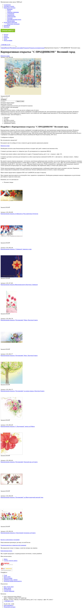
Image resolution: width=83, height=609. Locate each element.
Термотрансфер (11, 16)
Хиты (5, 39)
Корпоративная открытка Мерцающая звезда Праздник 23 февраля (19, 284)
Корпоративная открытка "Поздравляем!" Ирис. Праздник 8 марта (19, 355)
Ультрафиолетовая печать (14, 19)
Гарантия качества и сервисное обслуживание (13, 545)
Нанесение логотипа (9, 7)
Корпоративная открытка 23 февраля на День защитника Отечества (19, 213)
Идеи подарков (8, 40)
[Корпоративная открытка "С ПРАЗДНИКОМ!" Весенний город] (23, 94)
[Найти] (16, 46)
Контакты (6, 27)
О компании (7, 4)
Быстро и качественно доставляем (10, 539)
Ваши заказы (7, 588)
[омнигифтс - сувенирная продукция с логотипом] (8, 31)
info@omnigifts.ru (8, 605)
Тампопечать (10, 15)
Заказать (3, 96)
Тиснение (10, 18)
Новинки (6, 37)
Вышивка (9, 9)
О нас (5, 575)
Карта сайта (7, 576)
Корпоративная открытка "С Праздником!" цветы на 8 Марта (18, 426)
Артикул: (3, 57)
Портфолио (7, 25)
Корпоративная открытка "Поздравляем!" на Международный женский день (22, 497)
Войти (5, 559)
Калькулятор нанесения (10, 22)
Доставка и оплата (9, 6)
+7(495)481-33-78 (8, 601)
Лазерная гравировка (13, 12)
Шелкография (11, 21)
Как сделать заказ (9, 586)
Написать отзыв (5, 56)
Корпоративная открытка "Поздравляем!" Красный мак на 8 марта (19, 462)
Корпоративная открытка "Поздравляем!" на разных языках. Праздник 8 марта (22, 391)
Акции (6, 36)
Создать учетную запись (10, 560)
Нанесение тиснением (13, 24)
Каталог (6, 34)
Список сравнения (9, 591)
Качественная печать (6, 550)
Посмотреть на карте (9, 607)
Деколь (9, 10)
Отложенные (7, 589)
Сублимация (10, 13)
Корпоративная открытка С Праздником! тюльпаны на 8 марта (18, 533)
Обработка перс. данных (11, 579)
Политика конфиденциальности (13, 581)
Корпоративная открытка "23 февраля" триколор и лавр (16, 249)
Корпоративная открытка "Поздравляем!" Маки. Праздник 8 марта (19, 320)
